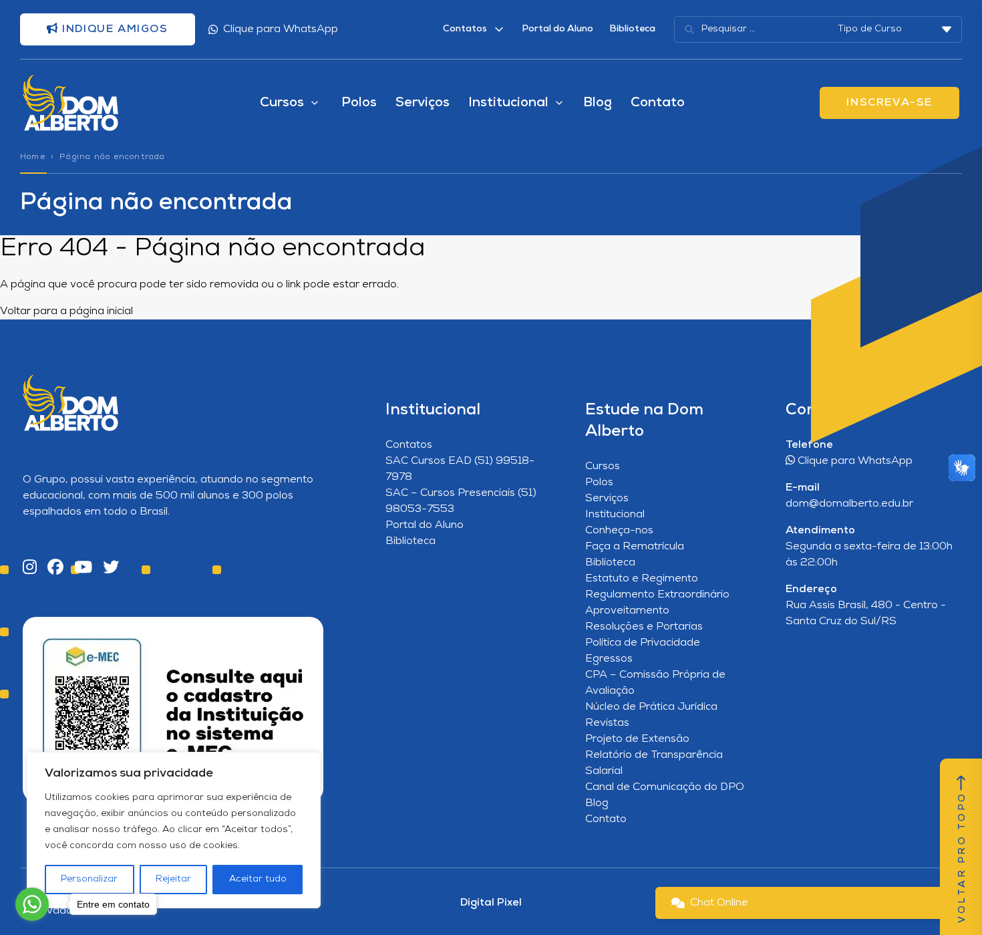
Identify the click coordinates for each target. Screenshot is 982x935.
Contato (658, 103)
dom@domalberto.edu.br (849, 504)
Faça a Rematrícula (634, 546)
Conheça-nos (619, 530)
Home (32, 157)
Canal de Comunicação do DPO (664, 787)
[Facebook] (55, 568)
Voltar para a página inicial (66, 311)
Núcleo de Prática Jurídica (651, 707)
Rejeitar (173, 879)
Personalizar (89, 879)
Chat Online (719, 903)
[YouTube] (83, 568)
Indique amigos (113, 29)
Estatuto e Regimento (641, 578)
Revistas (607, 723)
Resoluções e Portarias (644, 627)
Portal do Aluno (557, 29)
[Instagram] (30, 568)
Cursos (602, 466)
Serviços (422, 103)
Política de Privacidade (642, 643)
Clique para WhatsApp (280, 29)
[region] (174, 830)
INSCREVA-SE (889, 103)
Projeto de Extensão (637, 739)
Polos (359, 103)
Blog (597, 103)
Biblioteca (632, 29)
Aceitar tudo (258, 879)
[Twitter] (111, 568)
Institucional (615, 514)
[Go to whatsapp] (32, 904)
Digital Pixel (491, 903)
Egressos (609, 659)
